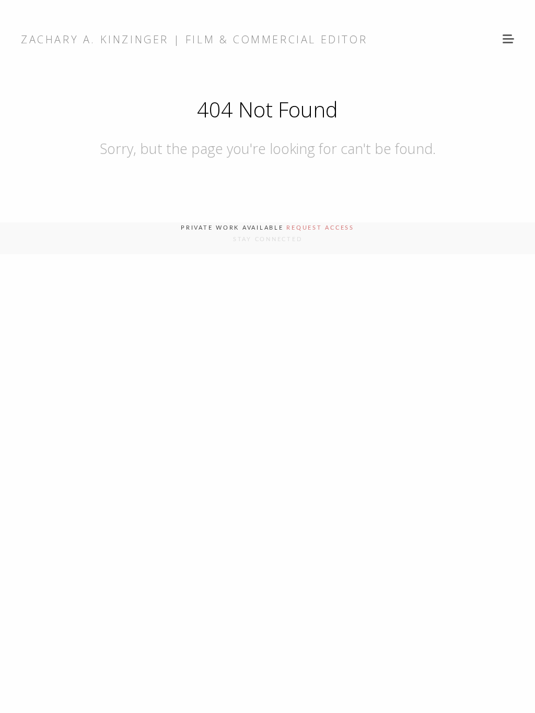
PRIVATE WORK (272, 347)
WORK (272, 318)
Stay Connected (268, 239)
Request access (320, 228)
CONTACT (272, 376)
